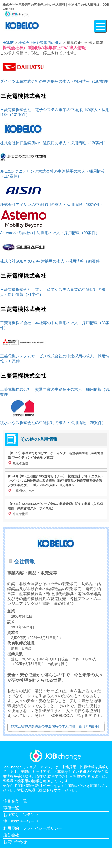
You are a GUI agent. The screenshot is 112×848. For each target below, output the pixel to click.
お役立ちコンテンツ (21, 814)
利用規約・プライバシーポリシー (32, 828)
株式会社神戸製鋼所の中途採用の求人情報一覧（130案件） (56, 726)
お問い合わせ (15, 841)
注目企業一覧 (15, 801)
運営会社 (11, 835)
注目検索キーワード (21, 821)
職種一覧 (11, 808)
